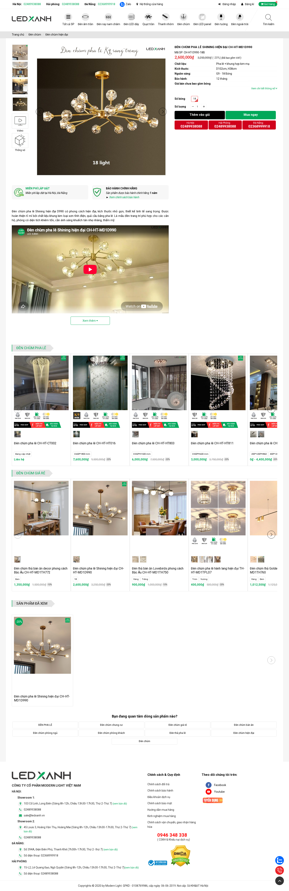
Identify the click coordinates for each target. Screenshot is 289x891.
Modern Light (113, 885)
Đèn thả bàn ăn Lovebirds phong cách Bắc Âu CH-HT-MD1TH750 (157, 570)
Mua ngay (251, 115)
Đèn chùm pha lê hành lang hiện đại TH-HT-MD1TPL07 (218, 570)
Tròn (194, 579)
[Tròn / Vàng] (202, 559)
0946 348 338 (172, 835)
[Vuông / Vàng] (217, 559)
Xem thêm (89, 320)
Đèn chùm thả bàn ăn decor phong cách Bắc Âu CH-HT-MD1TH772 (40, 570)
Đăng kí (249, 4)
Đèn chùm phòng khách (111, 732)
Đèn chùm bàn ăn (244, 724)
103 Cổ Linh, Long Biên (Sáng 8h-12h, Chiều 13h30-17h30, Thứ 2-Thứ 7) (75, 803)
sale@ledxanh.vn (34, 815)
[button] (40, 112)
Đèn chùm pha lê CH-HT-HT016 (94, 443)
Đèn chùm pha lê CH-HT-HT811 (212, 443)
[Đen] (261, 559)
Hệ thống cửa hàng (151, 4)
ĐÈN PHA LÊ (45, 724)
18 (194, 98)
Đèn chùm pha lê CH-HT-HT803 (153, 443)
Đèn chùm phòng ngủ (45, 732)
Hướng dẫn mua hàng (160, 809)
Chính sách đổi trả (158, 784)
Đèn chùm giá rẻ (30, 473)
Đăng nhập (229, 4)
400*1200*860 (277, 454)
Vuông (204, 579)
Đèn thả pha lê (177, 732)
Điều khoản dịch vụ (158, 797)
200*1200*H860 (259, 454)
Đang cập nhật (22, 454)
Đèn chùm (35, 34)
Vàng (136, 579)
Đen (17, 579)
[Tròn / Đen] (194, 559)
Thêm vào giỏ (200, 115)
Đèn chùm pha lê (31, 348)
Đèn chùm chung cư (111, 724)
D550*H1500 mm (142, 454)
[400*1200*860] (261, 434)
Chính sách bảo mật (159, 803)
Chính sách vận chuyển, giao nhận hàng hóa (171, 824)
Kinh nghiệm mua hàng (161, 816)
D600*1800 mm (82, 454)
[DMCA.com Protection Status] (180, 856)
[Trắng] (143, 559)
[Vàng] (135, 559)
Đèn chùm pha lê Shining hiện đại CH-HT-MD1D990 (98, 570)
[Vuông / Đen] (210, 559)
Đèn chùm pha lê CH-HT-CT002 (35, 443)
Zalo (128, 4)
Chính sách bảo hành (160, 790)
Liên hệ (19, 459)
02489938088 (32, 4)
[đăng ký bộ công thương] (157, 863)
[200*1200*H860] (253, 434)
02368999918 (106, 4)
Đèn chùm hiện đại (56, 34)
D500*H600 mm (200, 454)
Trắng (145, 579)
